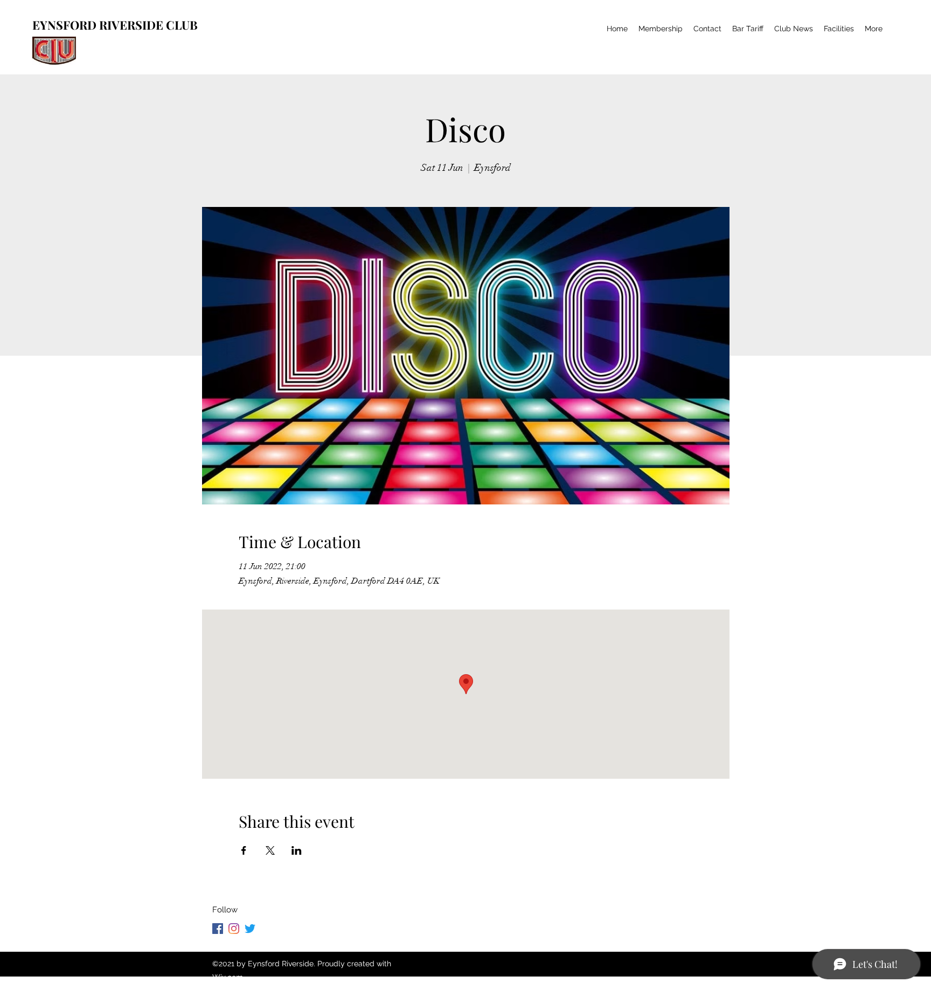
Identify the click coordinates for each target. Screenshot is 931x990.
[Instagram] (233, 928)
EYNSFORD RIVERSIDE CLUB (115, 25)
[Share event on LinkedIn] (296, 850)
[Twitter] (250, 928)
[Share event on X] (270, 850)
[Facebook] (217, 928)
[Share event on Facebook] (244, 850)
